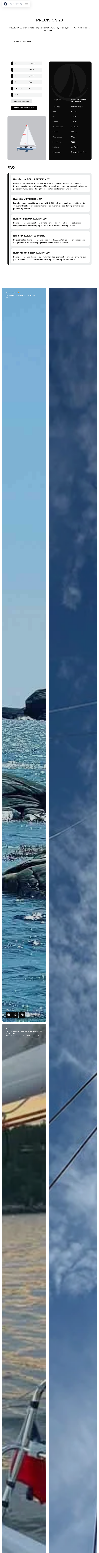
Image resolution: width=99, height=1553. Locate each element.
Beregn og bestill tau (24, 108)
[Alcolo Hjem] (13, 4)
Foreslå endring (21, 101)
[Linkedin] (22, 1015)
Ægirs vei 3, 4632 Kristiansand (27, 1036)
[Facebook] (9, 1015)
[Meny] (26, 4)
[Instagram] (15, 1015)
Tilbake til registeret (20, 41)
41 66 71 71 (10, 1036)
